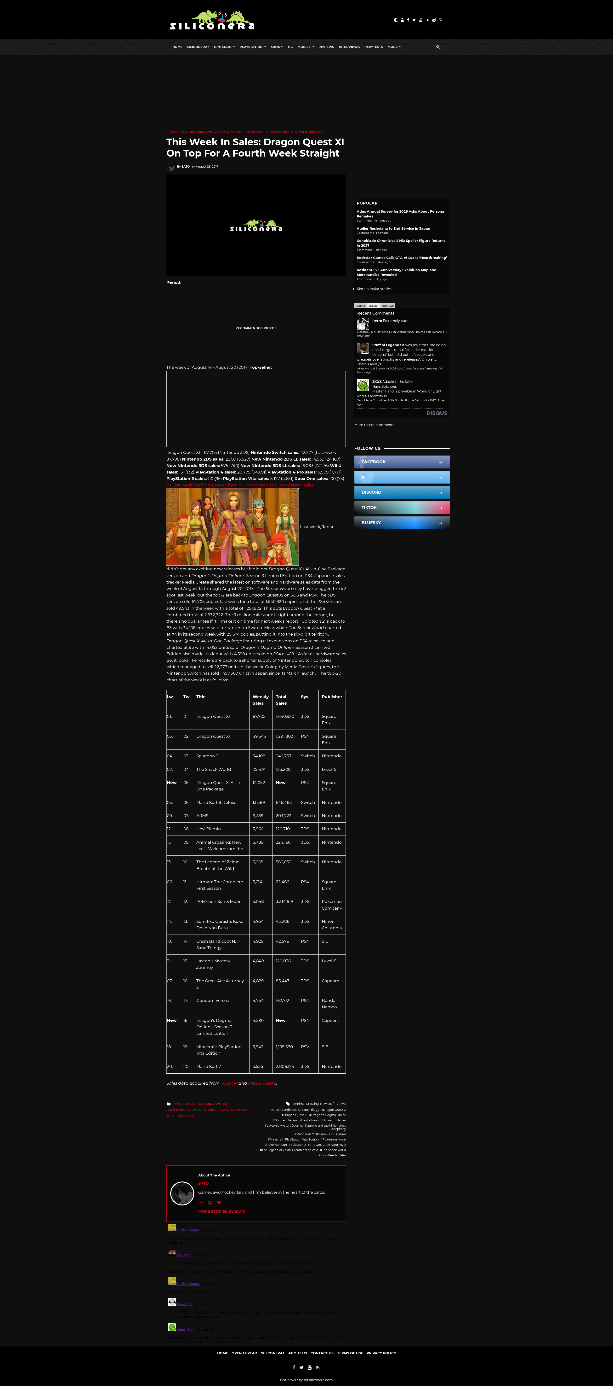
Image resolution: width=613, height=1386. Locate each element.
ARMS (341, 1103)
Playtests (373, 47)
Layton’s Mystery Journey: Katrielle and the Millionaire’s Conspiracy (306, 1127)
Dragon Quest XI (295, 1115)
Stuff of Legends (386, 345)
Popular (387, 306)
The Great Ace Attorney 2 (328, 1144)
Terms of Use (350, 1353)
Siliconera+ (198, 47)
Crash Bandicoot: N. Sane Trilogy (295, 1109)
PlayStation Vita (283, 132)
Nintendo (223, 47)
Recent (374, 306)
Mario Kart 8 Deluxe (332, 1134)
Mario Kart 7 (305, 1134)
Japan (341, 1120)
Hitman (328, 1120)
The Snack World (334, 1150)
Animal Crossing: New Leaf (314, 1103)
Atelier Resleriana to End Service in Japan (393, 228)
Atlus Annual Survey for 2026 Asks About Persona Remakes (397, 368)
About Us (297, 1353)
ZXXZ (376, 382)
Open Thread (244, 1353)
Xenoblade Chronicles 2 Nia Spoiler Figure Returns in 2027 (396, 400)
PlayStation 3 (231, 132)
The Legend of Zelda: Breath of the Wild (290, 1150)
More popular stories (374, 289)
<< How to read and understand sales (275, 485)
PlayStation (251, 47)
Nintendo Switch (204, 132)
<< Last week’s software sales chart (201, 485)
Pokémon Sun (276, 1144)
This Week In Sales (333, 1155)
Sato (186, 166)
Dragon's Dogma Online (328, 1115)
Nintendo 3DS (177, 132)
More (393, 47)
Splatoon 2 (298, 1144)
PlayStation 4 (255, 132)
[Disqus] (256, 1282)
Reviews (326, 47)
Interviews (349, 47)
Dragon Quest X (334, 1109)
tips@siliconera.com (316, 1380)
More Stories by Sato (221, 1211)
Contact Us (322, 1353)
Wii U (303, 132)
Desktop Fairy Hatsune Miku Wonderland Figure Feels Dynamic (400, 331)
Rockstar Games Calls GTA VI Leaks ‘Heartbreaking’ (402, 258)
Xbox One (316, 132)
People (361, 306)
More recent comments (374, 425)
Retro (377, 321)
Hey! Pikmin (310, 1120)
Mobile (304, 47)
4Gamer (229, 1083)
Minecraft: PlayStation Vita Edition (294, 1139)
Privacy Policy (381, 1353)
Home (177, 47)
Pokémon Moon (334, 1139)
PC (290, 47)
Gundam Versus (286, 1120)
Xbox (275, 47)
